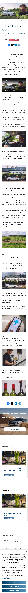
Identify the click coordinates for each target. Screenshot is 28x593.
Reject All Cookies (14, 586)
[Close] (26, 551)
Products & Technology (17, 540)
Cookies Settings (14, 582)
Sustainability (18, 549)
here (5, 370)
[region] (14, 571)
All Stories (6, 540)
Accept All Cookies (14, 590)
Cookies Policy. (6, 578)
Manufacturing (7, 549)
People (5, 545)
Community (17, 545)
